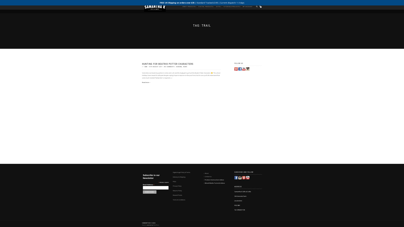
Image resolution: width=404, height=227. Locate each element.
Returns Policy (177, 191)
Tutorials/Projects (231, 6)
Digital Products (206, 6)
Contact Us (208, 177)
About (207, 173)
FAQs (174, 181)
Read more (145, 82)
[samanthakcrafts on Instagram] (247, 69)
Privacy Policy (177, 186)
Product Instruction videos (214, 180)
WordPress (156, 225)
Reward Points (177, 195)
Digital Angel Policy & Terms (181, 172)
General (179, 66)
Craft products (188, 6)
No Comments (169, 66)
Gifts (218, 6)
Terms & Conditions (179, 200)
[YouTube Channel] (244, 69)
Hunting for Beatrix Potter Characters (167, 64)
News (185, 66)
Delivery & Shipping (179, 177)
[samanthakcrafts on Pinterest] (236, 69)
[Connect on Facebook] (240, 69)
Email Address (148, 185)
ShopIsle (144, 225)
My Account (247, 6)
